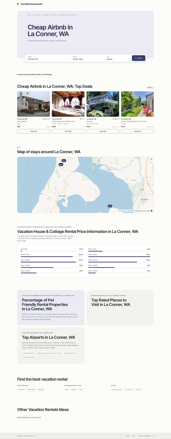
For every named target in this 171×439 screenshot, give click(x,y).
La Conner (54, 15)
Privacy (127, 436)
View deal (33, 131)
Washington (46, 15)
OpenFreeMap (122, 211)
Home (29, 15)
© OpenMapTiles (131, 211)
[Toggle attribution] (151, 211)
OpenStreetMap (145, 211)
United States (37, 15)
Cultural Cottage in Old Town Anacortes (134, 121)
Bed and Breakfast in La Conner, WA (29, 417)
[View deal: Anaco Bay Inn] (33, 104)
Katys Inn (89, 121)
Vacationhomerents (31, 4)
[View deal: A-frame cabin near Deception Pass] (68, 104)
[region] (85, 185)
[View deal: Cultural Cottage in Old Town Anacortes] (137, 104)
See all (150, 87)
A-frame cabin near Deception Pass (63, 121)
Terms (133, 436)
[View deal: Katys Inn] (102, 104)
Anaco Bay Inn (22, 121)
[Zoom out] (151, 162)
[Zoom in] (151, 159)
